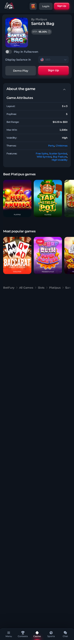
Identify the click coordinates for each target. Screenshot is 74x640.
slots (41, 287)
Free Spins (42, 153)
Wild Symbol (44, 156)
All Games (26, 287)
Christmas (61, 145)
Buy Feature (60, 156)
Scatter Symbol (58, 153)
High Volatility (59, 159)
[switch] (37, 52)
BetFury (8, 287)
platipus (55, 287)
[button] (17, 198)
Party (51, 145)
